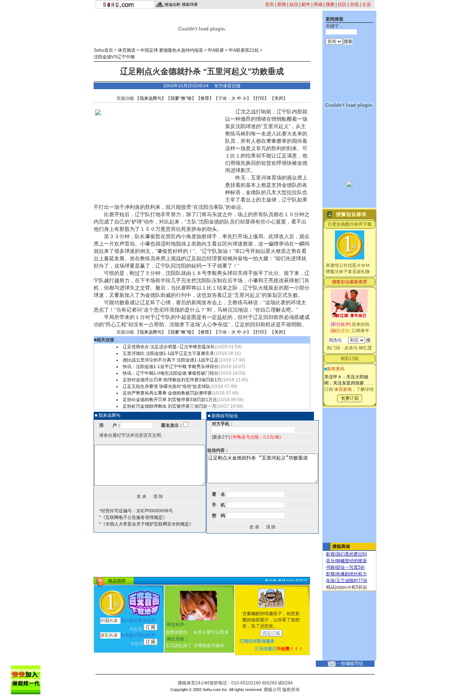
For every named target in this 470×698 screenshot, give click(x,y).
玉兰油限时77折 (352, 580)
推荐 (204, 98)
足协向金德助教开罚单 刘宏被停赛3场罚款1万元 (170, 399)
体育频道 (126, 50)
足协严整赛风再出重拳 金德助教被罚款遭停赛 (167, 393)
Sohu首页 (103, 50)
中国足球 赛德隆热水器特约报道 (171, 50)
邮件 (305, 4)
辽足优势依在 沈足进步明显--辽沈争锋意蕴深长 (169, 346)
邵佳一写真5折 (350, 567)
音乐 (330, 560)
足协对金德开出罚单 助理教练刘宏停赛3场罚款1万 (172, 379)
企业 (366, 4)
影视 (330, 554)
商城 (318, 4)
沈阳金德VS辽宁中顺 (114, 56)
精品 (330, 587)
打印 (260, 98)
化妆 (330, 580)
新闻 (281, 4)
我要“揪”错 (181, 98)
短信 (293, 4)
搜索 (330, 4)
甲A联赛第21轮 (244, 50)
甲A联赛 (216, 50)
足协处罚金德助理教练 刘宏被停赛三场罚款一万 (169, 406)
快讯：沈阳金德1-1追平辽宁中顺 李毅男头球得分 (170, 366)
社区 (342, 4)
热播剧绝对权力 (351, 574)
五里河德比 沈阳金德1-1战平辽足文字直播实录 (168, 353)
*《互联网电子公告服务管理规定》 (133, 517)
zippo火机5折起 (351, 587)
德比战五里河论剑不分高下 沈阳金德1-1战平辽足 (170, 360)
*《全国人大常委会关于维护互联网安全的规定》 (146, 524)
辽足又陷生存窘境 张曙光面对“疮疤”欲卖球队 (166, 386)
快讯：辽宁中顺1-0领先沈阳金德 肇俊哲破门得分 (170, 373)
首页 (269, 4)
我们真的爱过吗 (351, 554)
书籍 (330, 567)
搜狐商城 (341, 546)
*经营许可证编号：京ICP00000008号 (136, 510)
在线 (354, 4)
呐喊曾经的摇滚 (351, 560)
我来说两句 (151, 98)
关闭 (278, 98)
